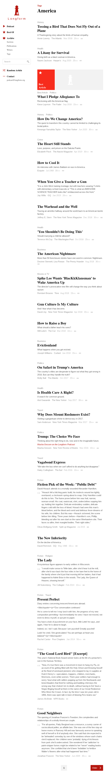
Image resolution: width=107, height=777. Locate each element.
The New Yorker (69, 129)
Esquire (40, 170)
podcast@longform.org (16, 80)
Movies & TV (43, 274)
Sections (10, 42)
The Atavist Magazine (63, 151)
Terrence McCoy (45, 239)
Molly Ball (41, 378)
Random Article (14, 70)
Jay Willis (41, 195)
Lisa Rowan (59, 261)
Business (41, 250)
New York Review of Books (65, 448)
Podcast (10, 26)
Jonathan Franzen (45, 756)
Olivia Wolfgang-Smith (47, 527)
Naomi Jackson (44, 60)
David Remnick (44, 546)
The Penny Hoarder (75, 261)
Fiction (40, 480)
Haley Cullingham (45, 470)
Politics (53, 93)
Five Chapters (58, 639)
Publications (11, 46)
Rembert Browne (45, 293)
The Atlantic (56, 38)
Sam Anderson (44, 422)
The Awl (58, 470)
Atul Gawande (43, 400)
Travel (40, 410)
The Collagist (58, 585)
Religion (49, 556)
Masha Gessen (44, 448)
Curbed (57, 353)
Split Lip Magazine (67, 527)
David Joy (42, 312)
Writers (10, 49)
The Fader (56, 104)
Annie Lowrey (43, 38)
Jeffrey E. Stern (44, 217)
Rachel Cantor (43, 639)
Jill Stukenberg (44, 585)
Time (56, 293)
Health (40, 49)
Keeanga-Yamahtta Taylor (49, 129)
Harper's (57, 60)
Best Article (42, 93)
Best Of (10, 32)
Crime (40, 140)
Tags (8, 54)
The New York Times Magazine (67, 217)
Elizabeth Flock (44, 151)
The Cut (51, 331)
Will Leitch (42, 331)
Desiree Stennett (45, 261)
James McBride (44, 699)
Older (94, 768)
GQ (49, 195)
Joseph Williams (44, 353)
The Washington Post (64, 239)
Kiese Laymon (43, 104)
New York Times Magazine (60, 312)
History (40, 22)
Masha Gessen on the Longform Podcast (56, 444)
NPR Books (59, 699)
